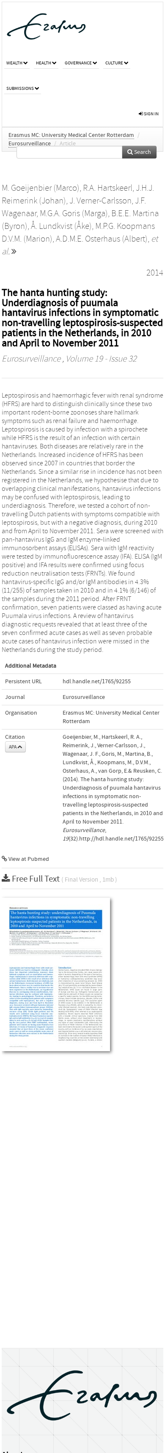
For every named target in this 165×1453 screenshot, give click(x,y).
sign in (151, 114)
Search (142, 152)
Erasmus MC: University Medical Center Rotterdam (71, 135)
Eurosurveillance (29, 143)
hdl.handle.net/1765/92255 (97, 681)
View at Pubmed (28, 859)
